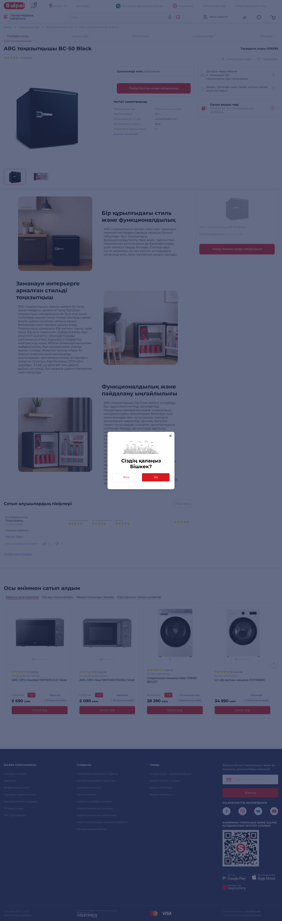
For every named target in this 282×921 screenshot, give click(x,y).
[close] (170, 436)
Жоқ (126, 477)
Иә (156, 477)
